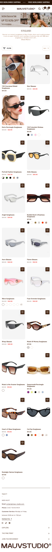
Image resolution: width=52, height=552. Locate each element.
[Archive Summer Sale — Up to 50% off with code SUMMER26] (26, 20)
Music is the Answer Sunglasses (13, 384)
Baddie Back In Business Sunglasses (36, 216)
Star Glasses (31, 86)
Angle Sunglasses (8, 215)
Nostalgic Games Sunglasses (12, 472)
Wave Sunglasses (8, 299)
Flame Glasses (32, 259)
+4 (46, 435)
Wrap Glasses (7, 341)
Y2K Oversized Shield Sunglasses (9, 87)
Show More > (26, 39)
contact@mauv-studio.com (15, 504)
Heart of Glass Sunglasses (11, 429)
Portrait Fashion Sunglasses (12, 172)
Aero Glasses (6, 259)
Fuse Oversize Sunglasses (36, 299)
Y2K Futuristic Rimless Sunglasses (35, 128)
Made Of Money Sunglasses (37, 341)
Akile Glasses (32, 172)
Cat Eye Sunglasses (34, 429)
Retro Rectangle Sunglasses (12, 127)
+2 (21, 304)
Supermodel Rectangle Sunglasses (35, 385)
